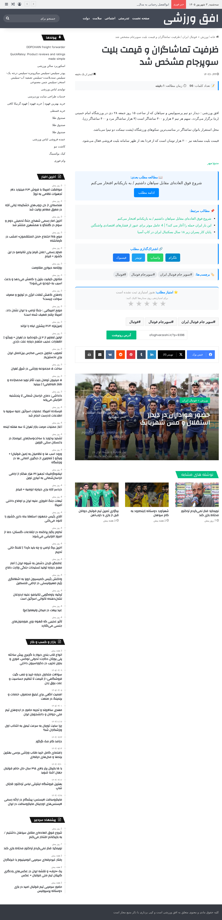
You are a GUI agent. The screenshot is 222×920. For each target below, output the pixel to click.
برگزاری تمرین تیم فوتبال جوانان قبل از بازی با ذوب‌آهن (99, 513)
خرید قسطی (57, 110)
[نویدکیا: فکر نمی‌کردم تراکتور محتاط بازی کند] (197, 495)
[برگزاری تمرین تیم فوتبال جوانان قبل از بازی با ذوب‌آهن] (97, 495)
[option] (147, 417)
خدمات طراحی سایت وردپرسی (46, 96)
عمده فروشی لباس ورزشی (49, 139)
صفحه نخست (140, 18)
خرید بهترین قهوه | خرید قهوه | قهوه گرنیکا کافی (36, 103)
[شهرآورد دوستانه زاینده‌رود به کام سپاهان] (147, 495)
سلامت (97, 18)
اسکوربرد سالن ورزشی (51, 66)
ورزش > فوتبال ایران (195, 37)
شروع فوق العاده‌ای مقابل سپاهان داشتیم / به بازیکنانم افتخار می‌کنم (146, 183)
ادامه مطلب (146, 192)
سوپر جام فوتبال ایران (197, 322)
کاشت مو (59, 146)
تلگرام (173, 257)
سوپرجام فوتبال (160, 322)
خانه (213, 37)
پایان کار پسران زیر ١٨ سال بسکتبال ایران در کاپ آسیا (174, 232)
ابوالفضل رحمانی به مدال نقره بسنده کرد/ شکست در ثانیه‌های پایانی (127, 4)
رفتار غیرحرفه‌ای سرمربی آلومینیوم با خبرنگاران (175, 419)
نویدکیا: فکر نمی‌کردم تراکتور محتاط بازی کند (200, 513)
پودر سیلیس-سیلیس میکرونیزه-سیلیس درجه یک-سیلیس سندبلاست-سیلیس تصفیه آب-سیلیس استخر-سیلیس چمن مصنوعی (35, 77)
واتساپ (155, 257)
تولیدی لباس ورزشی (53, 89)
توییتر (138, 257)
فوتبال (133, 322)
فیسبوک (121, 257)
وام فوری (59, 160)
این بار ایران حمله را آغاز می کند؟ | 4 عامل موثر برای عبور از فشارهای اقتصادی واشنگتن (151, 225)
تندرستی (123, 18)
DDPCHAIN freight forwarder (45, 47)
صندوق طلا (58, 117)
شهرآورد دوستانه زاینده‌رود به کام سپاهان (150, 513)
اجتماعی (110, 18)
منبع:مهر (213, 163)
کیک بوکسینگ (57, 153)
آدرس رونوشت (121, 335)
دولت (86, 18)
